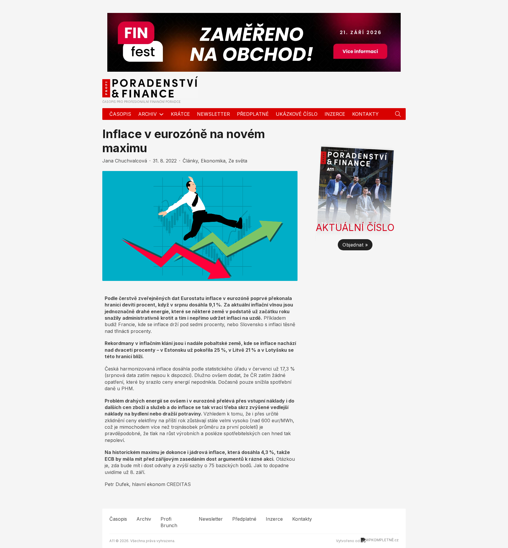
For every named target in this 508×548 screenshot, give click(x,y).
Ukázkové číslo (296, 114)
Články (190, 161)
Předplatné (253, 114)
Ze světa (237, 161)
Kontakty (365, 114)
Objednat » (355, 245)
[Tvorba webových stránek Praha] (380, 541)
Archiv (147, 114)
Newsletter (213, 114)
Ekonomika (213, 161)
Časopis (120, 114)
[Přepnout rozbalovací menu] (398, 114)
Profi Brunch (169, 522)
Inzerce (335, 114)
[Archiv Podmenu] (161, 114)
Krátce (180, 114)
